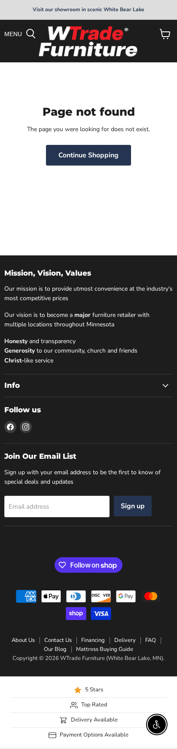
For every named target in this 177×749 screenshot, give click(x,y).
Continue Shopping (88, 155)
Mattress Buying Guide (104, 649)
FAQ (150, 640)
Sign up (133, 506)
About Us (23, 640)
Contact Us (58, 640)
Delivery (125, 640)
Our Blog (55, 649)
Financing (93, 640)
